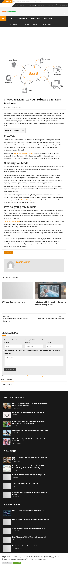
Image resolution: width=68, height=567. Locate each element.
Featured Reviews (13, 397)
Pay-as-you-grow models (12, 221)
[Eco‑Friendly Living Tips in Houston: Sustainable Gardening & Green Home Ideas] (7, 424)
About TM (23, 5)
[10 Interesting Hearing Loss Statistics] (7, 486)
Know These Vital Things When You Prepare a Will (29, 537)
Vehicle (35, 24)
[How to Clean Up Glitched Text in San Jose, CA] (7, 513)
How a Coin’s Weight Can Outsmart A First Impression (30, 519)
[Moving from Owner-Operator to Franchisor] (7, 548)
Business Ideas (22, 18)
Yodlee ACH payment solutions (30, 200)
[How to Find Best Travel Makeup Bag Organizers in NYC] (7, 459)
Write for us (49, 5)
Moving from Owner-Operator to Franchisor (27, 546)
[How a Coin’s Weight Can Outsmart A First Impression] (7, 522)
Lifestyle (47, 18)
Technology (13, 24)
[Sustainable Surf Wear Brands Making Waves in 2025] (7, 432)
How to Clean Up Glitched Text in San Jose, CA (28, 510)
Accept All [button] (17, 563)
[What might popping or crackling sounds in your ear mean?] (7, 495)
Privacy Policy (32, 5)
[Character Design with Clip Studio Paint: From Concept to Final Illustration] (7, 441)
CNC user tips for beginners (13, 302)
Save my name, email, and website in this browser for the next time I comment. (32, 350)
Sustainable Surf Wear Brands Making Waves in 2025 (30, 430)
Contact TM (41, 5)
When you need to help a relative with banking (28, 528)
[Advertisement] (34, 40)
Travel (26, 24)
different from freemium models (23, 153)
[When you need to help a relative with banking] (7, 530)
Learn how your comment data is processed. (36, 376)
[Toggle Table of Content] (22, 130)
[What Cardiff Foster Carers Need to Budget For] (7, 477)
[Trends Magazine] (3, 18)
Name (6, 343)
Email (27, 343)
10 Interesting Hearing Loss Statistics (25, 483)
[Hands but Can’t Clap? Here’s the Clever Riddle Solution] (7, 415)
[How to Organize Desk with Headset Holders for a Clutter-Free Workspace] (7, 406)
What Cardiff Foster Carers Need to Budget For (28, 475)
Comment (7, 354)
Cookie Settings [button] (7, 563)
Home (16, 5)
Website (48, 343)
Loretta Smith (7, 107)
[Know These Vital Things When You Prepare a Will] (7, 539)
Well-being (47, 24)
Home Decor (35, 18)
